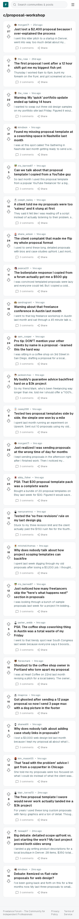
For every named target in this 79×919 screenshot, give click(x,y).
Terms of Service (69, 913)
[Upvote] (9, 26)
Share (44, 48)
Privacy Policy (55, 913)
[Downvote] (9, 36)
